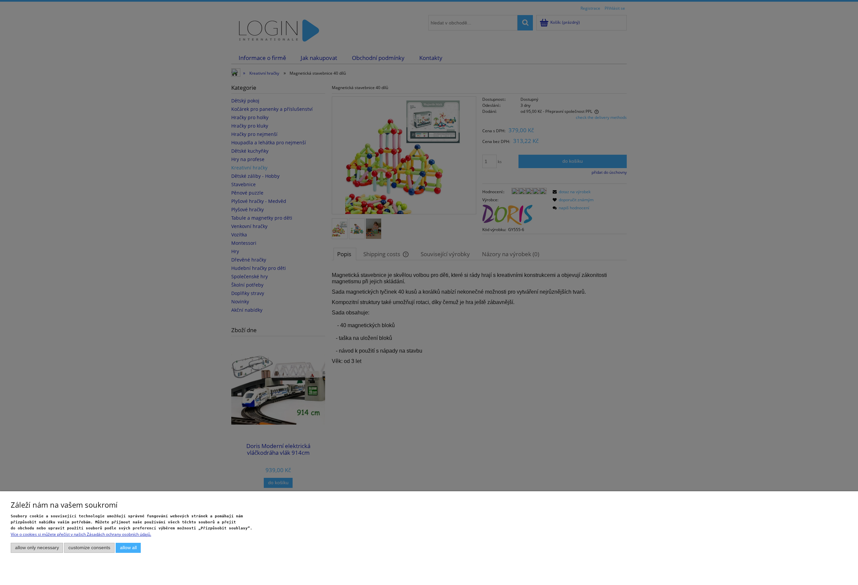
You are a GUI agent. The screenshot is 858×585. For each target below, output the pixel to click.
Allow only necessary (37, 547)
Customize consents (89, 547)
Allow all (128, 547)
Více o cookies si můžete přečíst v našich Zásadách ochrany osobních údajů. (81, 534)
